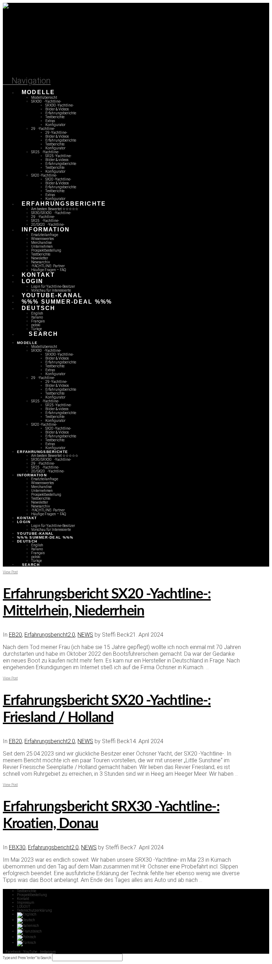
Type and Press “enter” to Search (27, 958)
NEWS (85, 634)
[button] (27, 81)
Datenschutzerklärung (34, 910)
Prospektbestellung (32, 895)
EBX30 (17, 847)
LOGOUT (23, 906)
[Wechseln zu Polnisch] (26, 937)
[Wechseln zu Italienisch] (28, 926)
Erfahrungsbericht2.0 (49, 634)
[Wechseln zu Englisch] (26, 914)
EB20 (15, 634)
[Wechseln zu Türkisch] (26, 943)
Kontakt (23, 899)
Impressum (25, 903)
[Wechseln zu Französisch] (29, 931)
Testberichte (26, 891)
